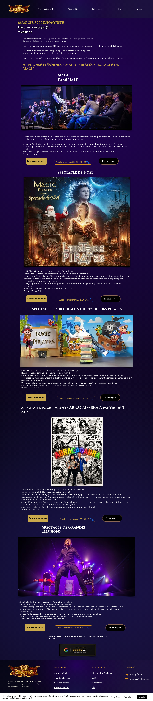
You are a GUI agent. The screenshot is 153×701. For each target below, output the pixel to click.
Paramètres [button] (115, 697)
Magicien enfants (61, 687)
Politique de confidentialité (22, 698)
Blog (94, 687)
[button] (45, 9)
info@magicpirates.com (139, 679)
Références (97, 682)
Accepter (142, 697)
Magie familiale (61, 673)
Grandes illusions (62, 677)
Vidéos (95, 677)
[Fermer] (150, 697)
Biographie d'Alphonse (102, 673)
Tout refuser (128, 697)
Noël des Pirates (61, 682)
